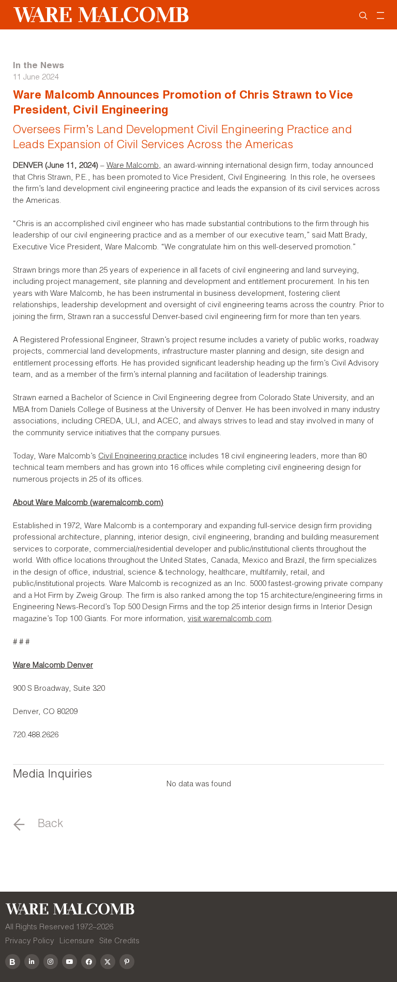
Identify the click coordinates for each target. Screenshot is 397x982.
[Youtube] (69, 961)
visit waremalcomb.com (229, 619)
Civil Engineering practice (142, 457)
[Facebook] (88, 961)
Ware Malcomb (132, 166)
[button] (38, 824)
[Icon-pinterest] (126, 961)
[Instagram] (50, 961)
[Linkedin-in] (31, 961)
